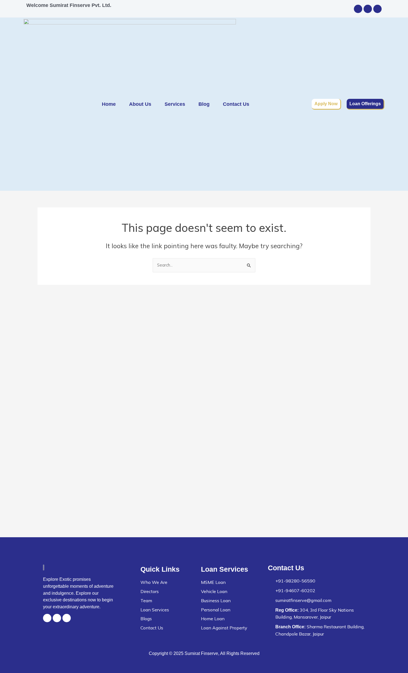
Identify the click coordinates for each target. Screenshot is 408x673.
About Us (140, 104)
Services (175, 104)
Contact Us (236, 104)
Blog (204, 104)
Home (109, 104)
